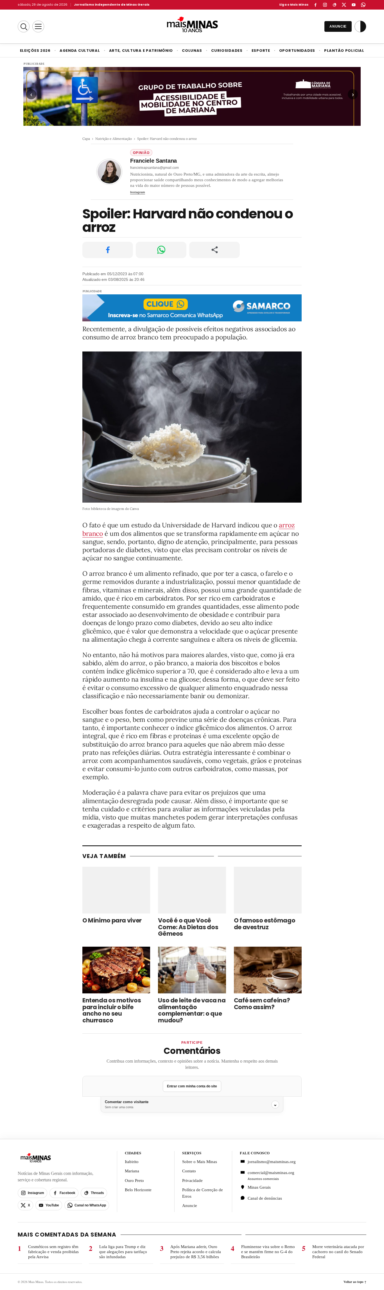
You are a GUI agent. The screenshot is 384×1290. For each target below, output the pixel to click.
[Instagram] (325, 5)
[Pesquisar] (24, 26)
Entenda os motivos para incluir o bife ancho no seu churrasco (111, 1010)
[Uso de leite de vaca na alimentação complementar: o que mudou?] (192, 970)
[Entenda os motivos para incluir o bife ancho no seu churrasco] (116, 970)
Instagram (137, 192)
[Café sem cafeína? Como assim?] (268, 970)
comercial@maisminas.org (271, 1172)
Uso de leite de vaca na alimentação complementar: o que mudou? (191, 1010)
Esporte (261, 50)
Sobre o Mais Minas (199, 1161)
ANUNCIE (338, 26)
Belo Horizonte (138, 1190)
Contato (189, 1171)
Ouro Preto (134, 1180)
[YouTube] (354, 5)
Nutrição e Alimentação (113, 138)
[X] (344, 5)
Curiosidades (227, 50)
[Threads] (334, 5)
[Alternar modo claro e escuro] (360, 26)
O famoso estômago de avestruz (264, 923)
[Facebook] (315, 5)
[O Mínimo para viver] (116, 890)
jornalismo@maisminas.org (269, 1161)
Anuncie (189, 1205)
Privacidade (192, 1180)
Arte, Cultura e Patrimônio (141, 50)
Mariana (132, 1171)
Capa (86, 138)
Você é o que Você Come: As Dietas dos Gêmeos (188, 927)
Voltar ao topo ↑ (355, 1282)
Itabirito (132, 1161)
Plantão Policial (344, 50)
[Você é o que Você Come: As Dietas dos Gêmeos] (192, 890)
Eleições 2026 (35, 50)
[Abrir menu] (38, 26)
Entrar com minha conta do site (192, 1086)
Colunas (192, 50)
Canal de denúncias (265, 1198)
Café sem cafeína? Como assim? (262, 1003)
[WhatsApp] (363, 5)
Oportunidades (297, 50)
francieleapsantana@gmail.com (154, 168)
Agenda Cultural (80, 50)
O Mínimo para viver (112, 920)
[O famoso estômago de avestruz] (268, 890)
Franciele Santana (153, 161)
